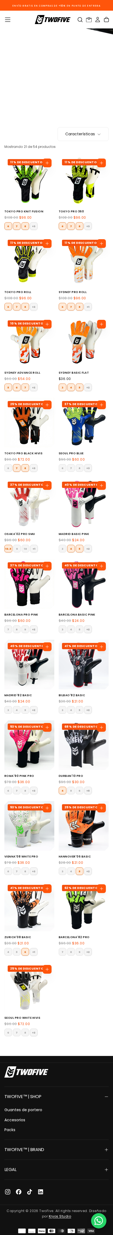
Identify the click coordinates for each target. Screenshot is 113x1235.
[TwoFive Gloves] (26, 1072)
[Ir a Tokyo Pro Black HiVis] (29, 422)
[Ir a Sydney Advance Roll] (29, 342)
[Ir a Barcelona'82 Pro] (84, 906)
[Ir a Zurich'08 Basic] (29, 906)
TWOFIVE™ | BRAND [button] (24, 1149)
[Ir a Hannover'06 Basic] (84, 826)
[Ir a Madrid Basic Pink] (84, 503)
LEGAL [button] (10, 1169)
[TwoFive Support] (98, 1220)
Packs (9, 1129)
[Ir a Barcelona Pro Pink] (29, 584)
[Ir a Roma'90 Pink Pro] (29, 745)
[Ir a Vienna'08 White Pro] (29, 826)
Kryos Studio (60, 1216)
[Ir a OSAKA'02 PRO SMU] (29, 503)
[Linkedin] (40, 1192)
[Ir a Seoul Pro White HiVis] (29, 987)
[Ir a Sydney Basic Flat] (84, 342)
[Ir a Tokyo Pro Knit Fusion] (29, 181)
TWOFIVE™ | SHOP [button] (22, 1096)
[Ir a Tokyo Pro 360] (84, 181)
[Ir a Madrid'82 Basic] (29, 664)
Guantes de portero (23, 1110)
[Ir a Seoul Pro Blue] (84, 422)
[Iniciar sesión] (97, 19)
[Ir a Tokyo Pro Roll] (29, 261)
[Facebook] (18, 1192)
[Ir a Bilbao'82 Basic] (84, 664)
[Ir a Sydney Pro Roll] (84, 261)
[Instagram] (7, 1192)
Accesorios (14, 1120)
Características (80, 134)
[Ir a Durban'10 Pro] (84, 745)
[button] (7, 19)
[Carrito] (106, 19)
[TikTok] (29, 1192)
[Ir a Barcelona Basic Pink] (84, 584)
